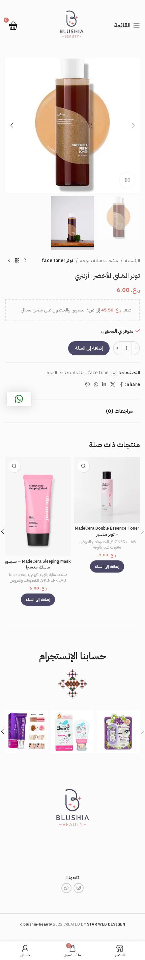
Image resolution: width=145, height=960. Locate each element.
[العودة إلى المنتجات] (17, 261)
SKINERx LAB (123, 542)
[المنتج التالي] (9, 261)
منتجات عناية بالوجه (99, 260)
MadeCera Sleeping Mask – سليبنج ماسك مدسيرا (38, 564)
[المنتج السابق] (25, 261)
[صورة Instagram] (118, 731)
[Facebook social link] (121, 384)
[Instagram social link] (79, 888)
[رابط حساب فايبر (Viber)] (87, 384)
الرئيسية (132, 260)
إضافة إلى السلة (89, 348)
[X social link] (112, 384)
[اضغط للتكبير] (127, 180)
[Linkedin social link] (104, 384)
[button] (133, 125)
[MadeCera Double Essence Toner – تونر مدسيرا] (107, 490)
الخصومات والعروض (94, 542)
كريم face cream (23, 575)
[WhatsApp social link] (96, 384)
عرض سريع (83, 466)
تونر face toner (57, 260)
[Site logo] (72, 25)
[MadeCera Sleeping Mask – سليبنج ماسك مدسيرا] (38, 506)
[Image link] (72, 809)
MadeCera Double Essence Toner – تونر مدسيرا (107, 531)
